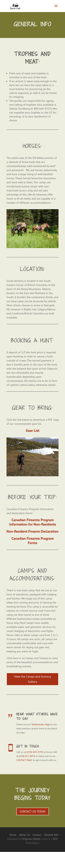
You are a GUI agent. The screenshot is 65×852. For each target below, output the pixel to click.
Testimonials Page (40, 724)
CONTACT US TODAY (33, 811)
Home (12, 834)
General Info (51, 834)
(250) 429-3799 (35, 751)
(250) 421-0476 (27, 756)
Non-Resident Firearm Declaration (32, 531)
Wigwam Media (31, 839)
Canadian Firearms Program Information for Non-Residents (32, 522)
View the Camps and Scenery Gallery (32, 679)
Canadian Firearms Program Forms (32, 540)
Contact (37, 834)
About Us (24, 834)
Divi (55, 839)
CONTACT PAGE (24, 760)
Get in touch (27, 746)
